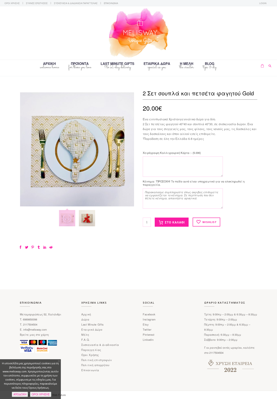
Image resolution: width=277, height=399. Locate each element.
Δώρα (85, 319)
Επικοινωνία (90, 370)
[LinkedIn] (44, 247)
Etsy (146, 324)
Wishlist (209, 222)
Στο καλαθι (175, 222)
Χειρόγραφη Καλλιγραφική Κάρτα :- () (172, 152)
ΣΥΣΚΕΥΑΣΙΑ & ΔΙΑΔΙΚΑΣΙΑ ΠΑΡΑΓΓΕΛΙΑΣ (76, 3)
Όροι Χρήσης (90, 355)
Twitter (147, 329)
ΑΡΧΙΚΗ (49, 64)
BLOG (209, 64)
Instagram (149, 319)
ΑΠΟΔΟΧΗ (19, 394)
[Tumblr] (38, 247)
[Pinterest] (32, 247)
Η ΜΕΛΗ (186, 64)
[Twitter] (26, 247)
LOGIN (262, 3)
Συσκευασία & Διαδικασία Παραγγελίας (100, 347)
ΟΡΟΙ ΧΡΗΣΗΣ (12, 3)
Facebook (149, 314)
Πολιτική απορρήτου (95, 365)
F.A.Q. (85, 340)
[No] (59, 361)
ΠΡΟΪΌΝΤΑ (80, 64)
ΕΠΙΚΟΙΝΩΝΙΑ (111, 3)
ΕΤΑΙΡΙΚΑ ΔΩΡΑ (157, 64)
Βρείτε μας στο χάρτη (34, 334)
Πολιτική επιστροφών (96, 360)
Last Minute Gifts (92, 324)
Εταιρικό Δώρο (91, 329)
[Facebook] (20, 247)
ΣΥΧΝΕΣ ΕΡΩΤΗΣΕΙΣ (37, 3)
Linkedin (148, 340)
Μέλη (85, 334)
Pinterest (149, 334)
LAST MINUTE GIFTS (117, 64)
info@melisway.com (35, 329)
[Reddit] (51, 247)
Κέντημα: (194, 183)
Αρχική (86, 314)
